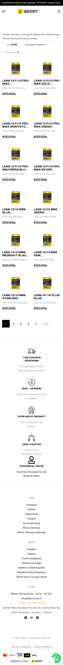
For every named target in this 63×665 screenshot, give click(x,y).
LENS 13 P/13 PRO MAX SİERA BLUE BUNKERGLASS (15, 169)
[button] (56, 658)
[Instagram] (31, 617)
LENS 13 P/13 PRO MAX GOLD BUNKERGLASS (47, 83)
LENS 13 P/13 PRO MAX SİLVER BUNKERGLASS (47, 169)
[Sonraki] (45, 324)
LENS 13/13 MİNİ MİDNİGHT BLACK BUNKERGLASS (15, 255)
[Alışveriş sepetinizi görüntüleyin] (59, 11)
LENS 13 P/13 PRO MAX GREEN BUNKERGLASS (47, 126)
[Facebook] (25, 617)
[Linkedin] (37, 617)
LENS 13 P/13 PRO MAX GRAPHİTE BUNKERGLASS (15, 126)
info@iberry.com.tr (31, 598)
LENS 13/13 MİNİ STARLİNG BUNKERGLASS (14, 298)
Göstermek (11, 52)
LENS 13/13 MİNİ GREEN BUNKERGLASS (45, 212)
